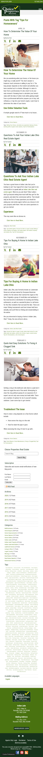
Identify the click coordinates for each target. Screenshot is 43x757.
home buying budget (22, 589)
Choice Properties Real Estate (17, 449)
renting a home (16, 644)
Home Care (18, 592)
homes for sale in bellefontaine (13, 576)
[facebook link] (10, 41)
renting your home (30, 621)
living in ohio (10, 611)
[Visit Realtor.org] (19, 737)
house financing (28, 607)
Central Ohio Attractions (11, 584)
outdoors (13, 572)
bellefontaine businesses (31, 574)
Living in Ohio (8, 549)
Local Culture (22, 577)
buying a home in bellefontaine (26, 629)
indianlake (26, 604)
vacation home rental (18, 623)
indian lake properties (11, 651)
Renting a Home (15, 638)
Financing (20, 663)
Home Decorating (12, 591)
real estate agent (9, 643)
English (8, 679)
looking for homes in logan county (21, 597)
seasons (32, 571)
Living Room (21, 661)
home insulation (11, 601)
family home (18, 656)
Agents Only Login (11, 740)
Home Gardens (27, 591)
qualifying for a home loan (17, 628)
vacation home (24, 602)
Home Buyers (8, 530)
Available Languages (12, 676)
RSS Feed (11, 487)
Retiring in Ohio (34, 636)
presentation (8, 569)
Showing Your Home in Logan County (25, 581)
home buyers (8, 602)
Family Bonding (12, 594)
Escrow (16, 664)
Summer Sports (19, 586)
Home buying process (23, 664)
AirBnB (11, 623)
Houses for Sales (26, 641)
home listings (26, 571)
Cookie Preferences (9, 754)
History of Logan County (26, 576)
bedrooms (32, 654)
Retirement (11, 641)
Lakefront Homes (10, 547)
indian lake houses (15, 648)
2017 (6, 508)
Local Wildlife (20, 591)
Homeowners (26, 586)
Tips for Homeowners (13, 661)
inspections (22, 569)
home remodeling (34, 604)
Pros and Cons (23, 638)
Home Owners (9, 535)
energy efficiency (20, 601)
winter (36, 571)
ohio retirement (18, 611)
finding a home (13, 571)
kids (13, 656)
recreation (19, 571)
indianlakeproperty (9, 604)
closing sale (11, 653)
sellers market (22, 624)
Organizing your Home (26, 592)
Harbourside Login (21, 728)
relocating (8, 613)
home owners (19, 126)
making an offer (9, 597)
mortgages (17, 653)
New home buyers (10, 664)
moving (12, 587)
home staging (34, 567)
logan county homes (25, 653)
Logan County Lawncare (27, 579)
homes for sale (15, 626)
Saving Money (34, 663)
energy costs (31, 599)
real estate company (18, 643)
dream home (15, 599)
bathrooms (22, 596)
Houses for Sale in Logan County (14, 579)
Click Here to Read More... (15, 117)
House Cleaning (20, 594)
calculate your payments (18, 669)
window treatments (23, 599)
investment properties (33, 602)
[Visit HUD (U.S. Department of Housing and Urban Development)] (23, 737)
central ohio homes (10, 621)
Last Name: (8, 477)
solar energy (27, 601)
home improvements (29, 594)
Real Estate (8, 556)
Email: (6, 479)
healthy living (18, 613)
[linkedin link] (14, 41)
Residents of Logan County (32, 577)
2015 (6, 516)
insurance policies (28, 614)
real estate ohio (23, 648)
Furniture (8, 663)
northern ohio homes (20, 621)
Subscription (9, 463)
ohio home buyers (33, 664)
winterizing (33, 656)
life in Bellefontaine (26, 567)
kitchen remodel (15, 596)
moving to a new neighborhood (28, 611)
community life (17, 567)
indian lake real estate (29, 643)
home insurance (19, 614)
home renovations (25, 656)
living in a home (21, 639)
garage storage (13, 607)
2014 (6, 520)
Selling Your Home (11, 125)
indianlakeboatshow (18, 604)
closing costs (20, 607)
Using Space (28, 661)
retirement (11, 609)
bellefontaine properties (14, 668)
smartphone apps (23, 587)
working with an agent (9, 126)
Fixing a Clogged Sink (30, 441)
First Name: (8, 474)
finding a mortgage (29, 628)
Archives (8, 492)
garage (31, 606)
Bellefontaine (8, 528)
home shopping (25, 654)
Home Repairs (17, 659)
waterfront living (15, 634)
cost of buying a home (20, 646)
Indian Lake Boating (10, 586)
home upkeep (18, 606)
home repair (14, 639)
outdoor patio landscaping (30, 596)
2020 (6, 496)
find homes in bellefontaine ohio (17, 574)
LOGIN (10, 1)
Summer (35, 582)
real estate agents (30, 569)
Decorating (34, 661)
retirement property (17, 649)
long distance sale (16, 602)
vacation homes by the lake (12, 624)
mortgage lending (14, 629)
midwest (9, 572)
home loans (31, 626)
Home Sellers (8, 537)
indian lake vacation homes (30, 623)
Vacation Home (18, 641)
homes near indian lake (20, 619)
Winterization (28, 634)
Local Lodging (29, 582)
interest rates (14, 589)
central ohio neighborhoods (28, 613)
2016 (6, 512)
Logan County (9, 551)
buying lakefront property (31, 631)
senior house (20, 651)
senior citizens (8, 649)
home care (20, 658)
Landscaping (35, 591)
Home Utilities (33, 586)
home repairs (31, 589)
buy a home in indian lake (28, 618)
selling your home (30, 624)
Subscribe (9, 482)
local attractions (9, 567)
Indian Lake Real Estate (11, 544)
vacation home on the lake (11, 633)
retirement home (26, 609)
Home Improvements (11, 533)
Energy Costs (27, 636)
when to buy (9, 669)
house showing (15, 569)
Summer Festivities (22, 584)
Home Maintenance (10, 592)
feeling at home (34, 653)
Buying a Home (31, 638)
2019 (6, 500)
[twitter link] (5, 41)
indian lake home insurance (15, 618)
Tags (6, 565)
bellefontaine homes (20, 631)
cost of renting (12, 646)
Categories (9, 525)
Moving (7, 553)
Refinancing (14, 663)
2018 (6, 504)
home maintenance (28, 658)
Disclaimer (22, 740)
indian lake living (25, 606)
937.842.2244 (38, 1)
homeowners (29, 639)
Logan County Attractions (19, 582)
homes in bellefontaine (21, 572)
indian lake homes (34, 649)
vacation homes (21, 633)
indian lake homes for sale (12, 666)
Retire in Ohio (8, 638)
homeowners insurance (23, 616)
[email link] (19, 41)
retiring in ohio (18, 609)
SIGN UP (3, 1)
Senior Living (34, 641)
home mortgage (31, 587)
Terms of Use (31, 740)
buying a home (24, 644)
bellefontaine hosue (32, 648)
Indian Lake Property (10, 542)
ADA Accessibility (21, 743)
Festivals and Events (32, 584)
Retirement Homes (10, 560)
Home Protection (28, 669)
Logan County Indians (13, 577)
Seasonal (22, 634)
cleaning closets (10, 606)
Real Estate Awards (10, 558)
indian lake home (30, 646)
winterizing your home (12, 658)
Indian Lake (8, 540)
